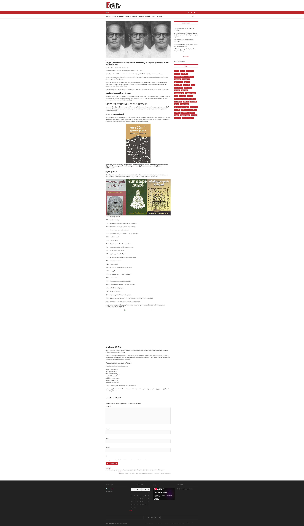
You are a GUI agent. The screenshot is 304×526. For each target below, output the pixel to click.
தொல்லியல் (193, 101)
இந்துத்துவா (185, 79)
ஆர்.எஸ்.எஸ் (189, 76)
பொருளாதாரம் (120, 16)
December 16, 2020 (116, 67)
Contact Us (167, 522)
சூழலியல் (135, 16)
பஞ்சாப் (176, 104)
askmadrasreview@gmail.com (185, 489)
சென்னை (190, 96)
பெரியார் (183, 109)
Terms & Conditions (149, 522)
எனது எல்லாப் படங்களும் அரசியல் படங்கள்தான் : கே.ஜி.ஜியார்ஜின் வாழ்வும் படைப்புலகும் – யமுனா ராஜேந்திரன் (186, 34)
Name (107, 429)
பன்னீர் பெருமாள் (184, 104)
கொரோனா (184, 90)
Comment (108, 406)
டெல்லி (187, 98)
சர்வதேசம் (128, 16)
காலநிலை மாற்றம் (178, 87)
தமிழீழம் (186, 101)
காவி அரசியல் (188, 87)
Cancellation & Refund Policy (178, 522)
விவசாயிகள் (177, 118)
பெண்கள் (177, 109)
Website (108, 447)
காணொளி (141, 16)
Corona (176, 71)
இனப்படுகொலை (178, 82)
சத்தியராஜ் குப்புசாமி (190, 93)
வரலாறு (176, 115)
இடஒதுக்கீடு (177, 79)
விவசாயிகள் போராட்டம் (188, 118)
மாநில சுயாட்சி (185, 112)
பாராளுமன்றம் (194, 107)
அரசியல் (108, 16)
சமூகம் (114, 16)
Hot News (111, 59)
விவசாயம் (194, 115)
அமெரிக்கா (184, 73)
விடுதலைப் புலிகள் (185, 115)
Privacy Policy (159, 522)
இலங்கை (187, 82)
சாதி (176, 96)
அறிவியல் (159, 16)
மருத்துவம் (177, 112)
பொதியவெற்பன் (191, 109)
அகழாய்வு (177, 73)
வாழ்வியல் (148, 16)
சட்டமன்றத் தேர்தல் (179, 93)
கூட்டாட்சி (177, 90)
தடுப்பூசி (193, 98)
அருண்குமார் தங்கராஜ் (179, 76)
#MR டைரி (108, 12)
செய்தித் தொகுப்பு (179, 98)
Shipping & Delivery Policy (192, 522)
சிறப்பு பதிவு (126, 67)
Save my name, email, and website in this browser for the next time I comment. (126, 460)
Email (107, 438)
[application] (164, 494)
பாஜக (186, 107)
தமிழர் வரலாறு (178, 101)
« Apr (130, 510)
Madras (108, 67)
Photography (190, 71)
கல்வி (193, 84)
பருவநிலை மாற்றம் (178, 107)
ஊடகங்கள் (186, 84)
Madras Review (110, 523)
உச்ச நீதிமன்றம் (178, 84)
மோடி (192, 112)
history (182, 71)
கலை (153, 16)
